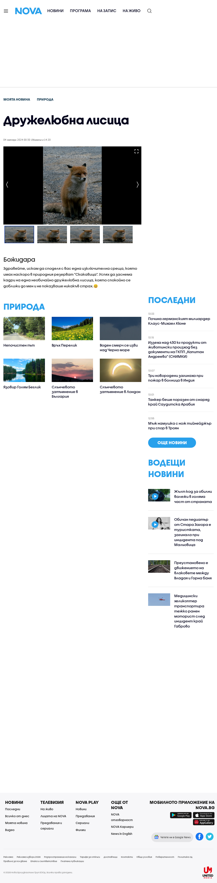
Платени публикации (72, 861)
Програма (80, 10)
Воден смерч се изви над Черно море (119, 347)
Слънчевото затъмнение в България (65, 391)
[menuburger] (6, 10)
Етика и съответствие (44, 861)
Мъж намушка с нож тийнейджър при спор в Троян (179, 425)
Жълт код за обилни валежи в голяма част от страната (193, 496)
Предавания (85, 816)
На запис (106, 10)
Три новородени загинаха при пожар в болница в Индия (175, 377)
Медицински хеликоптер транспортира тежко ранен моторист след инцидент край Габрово (189, 611)
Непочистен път (19, 345)
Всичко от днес (17, 816)
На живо (131, 10)
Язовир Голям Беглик (22, 387)
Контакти (127, 857)
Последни (12, 809)
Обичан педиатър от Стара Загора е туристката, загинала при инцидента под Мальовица (192, 532)
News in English (121, 833)
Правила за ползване (15, 861)
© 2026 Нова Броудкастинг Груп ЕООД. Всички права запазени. (38, 872)
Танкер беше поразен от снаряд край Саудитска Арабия (179, 401)
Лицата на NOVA (53, 816)
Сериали (82, 823)
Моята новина (16, 823)
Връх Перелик (64, 345)
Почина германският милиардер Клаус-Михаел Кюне (179, 321)
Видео (9, 830)
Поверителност (165, 857)
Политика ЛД (185, 857)
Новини (55, 10)
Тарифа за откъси (90, 857)
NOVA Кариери (122, 826)
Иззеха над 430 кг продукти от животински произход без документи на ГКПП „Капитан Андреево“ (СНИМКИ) (177, 349)
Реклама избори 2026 (28, 857)
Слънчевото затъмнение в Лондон (120, 389)
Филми (81, 830)
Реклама (8, 857)
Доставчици (110, 857)
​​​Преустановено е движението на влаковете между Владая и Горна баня (193, 570)
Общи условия (144, 857)
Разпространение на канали (60, 857)
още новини (172, 442)
